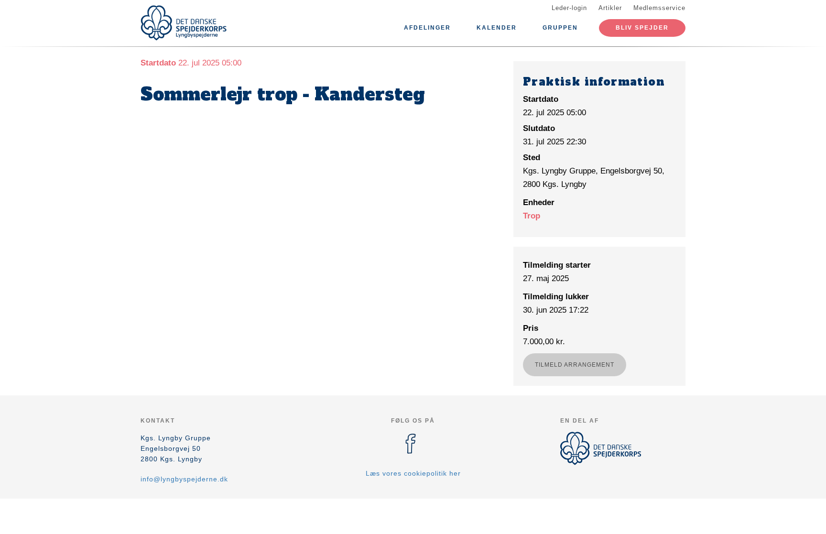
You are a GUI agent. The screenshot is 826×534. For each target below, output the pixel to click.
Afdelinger (427, 27)
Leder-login (569, 7)
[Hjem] (184, 23)
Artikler (610, 7)
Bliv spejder (642, 27)
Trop (531, 215)
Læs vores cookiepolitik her (413, 473)
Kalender (497, 27)
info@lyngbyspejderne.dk (184, 479)
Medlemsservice (659, 7)
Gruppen (560, 27)
